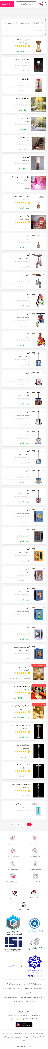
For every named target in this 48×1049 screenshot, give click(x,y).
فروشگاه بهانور (25, 807)
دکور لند (27, 102)
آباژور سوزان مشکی (24, 138)
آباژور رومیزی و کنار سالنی (22, 59)
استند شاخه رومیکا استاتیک (21, 726)
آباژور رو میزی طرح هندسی (21, 40)
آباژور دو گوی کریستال (23, 118)
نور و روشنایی (24, 23)
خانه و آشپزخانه (38, 23)
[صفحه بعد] (12, 824)
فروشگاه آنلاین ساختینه (23, 239)
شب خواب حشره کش (23, 804)
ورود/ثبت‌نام (24, 4)
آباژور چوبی (26, 157)
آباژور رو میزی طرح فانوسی (21, 197)
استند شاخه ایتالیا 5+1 (23, 765)
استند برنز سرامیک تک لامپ (21, 784)
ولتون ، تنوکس (25, 62)
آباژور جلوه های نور (24, 670)
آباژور (28, 236)
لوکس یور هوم (25, 141)
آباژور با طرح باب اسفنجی (22, 647)
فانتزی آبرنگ (26, 180)
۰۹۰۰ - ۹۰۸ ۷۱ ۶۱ (31, 1019)
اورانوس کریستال (24, 667)
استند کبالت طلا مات (23, 745)
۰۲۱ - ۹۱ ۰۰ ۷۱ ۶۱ (34, 1015)
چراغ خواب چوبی (25, 216)
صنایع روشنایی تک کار (23, 43)
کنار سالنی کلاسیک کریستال (21, 706)
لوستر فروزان (26, 729)
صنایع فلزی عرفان (24, 219)
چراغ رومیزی (26, 79)
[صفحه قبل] (35, 824)
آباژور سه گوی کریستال (22, 99)
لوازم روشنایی (11, 23)
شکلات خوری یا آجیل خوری (21, 686)
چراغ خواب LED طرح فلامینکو (20, 177)
